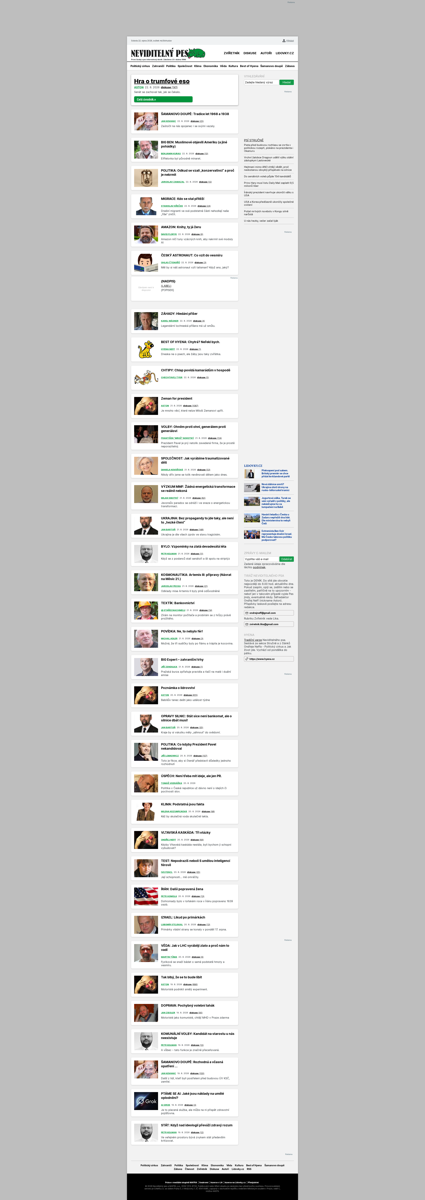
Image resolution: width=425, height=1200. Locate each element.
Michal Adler (169, 638)
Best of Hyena (249, 66)
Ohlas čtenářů (170, 262)
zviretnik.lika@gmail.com (264, 624)
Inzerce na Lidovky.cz (235, 1182)
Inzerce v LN (216, 1182)
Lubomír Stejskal (172, 924)
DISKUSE (250, 53)
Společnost (185, 66)
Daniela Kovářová (172, 469)
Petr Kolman (169, 553)
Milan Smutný (169, 498)
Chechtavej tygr (171, 377)
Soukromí (203, 1182)
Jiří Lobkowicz (170, 755)
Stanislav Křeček (172, 206)
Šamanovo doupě (271, 66)
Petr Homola (169, 896)
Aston (139, 87)
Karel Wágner (169, 320)
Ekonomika (211, 66)
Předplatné (253, 1182)
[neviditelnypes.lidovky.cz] (168, 53)
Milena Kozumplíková (174, 811)
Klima (197, 66)
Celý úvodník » (146, 99)
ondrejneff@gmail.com (263, 612)
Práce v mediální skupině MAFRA (181, 1182)
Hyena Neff (168, 349)
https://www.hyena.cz (262, 659)
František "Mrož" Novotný (177, 438)
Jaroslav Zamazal (172, 181)
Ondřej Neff (168, 839)
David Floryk (169, 234)
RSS (249, 1169)
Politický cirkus (140, 66)
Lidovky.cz (253, 466)
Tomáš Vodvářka (171, 783)
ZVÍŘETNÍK (232, 53)
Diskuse (214, 1169)
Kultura (233, 66)
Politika (170, 66)
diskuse (169, 87)
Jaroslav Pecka (171, 586)
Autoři (225, 1169)
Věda (223, 66)
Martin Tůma (169, 957)
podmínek (259, 567)
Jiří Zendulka (169, 666)
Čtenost (189, 1169)
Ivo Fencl (166, 872)
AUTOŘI (266, 53)
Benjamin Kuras (171, 153)
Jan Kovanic (168, 121)
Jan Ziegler (168, 1012)
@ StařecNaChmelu (173, 610)
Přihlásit (290, 40)
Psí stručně (254, 140)
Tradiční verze (253, 640)
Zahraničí (158, 66)
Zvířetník (202, 1169)
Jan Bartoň (168, 529)
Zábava (290, 66)
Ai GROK (165, 1105)
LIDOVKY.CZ (285, 53)
